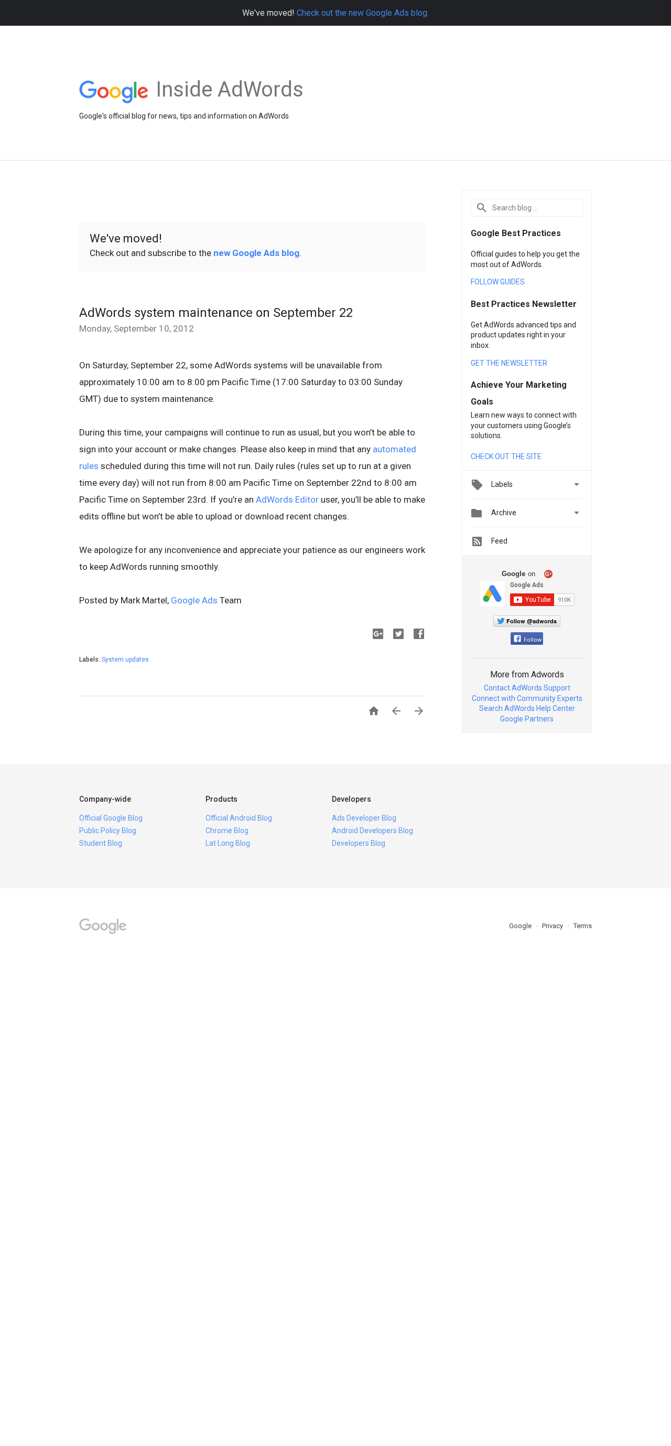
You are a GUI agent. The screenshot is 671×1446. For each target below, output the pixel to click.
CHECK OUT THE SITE (506, 456)
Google (521, 926)
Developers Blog (358, 843)
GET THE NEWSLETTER (509, 363)
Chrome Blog (226, 830)
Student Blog (100, 843)
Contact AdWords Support (527, 688)
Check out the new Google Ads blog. (363, 13)
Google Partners (527, 719)
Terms (582, 926)
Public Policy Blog (107, 830)
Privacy (553, 926)
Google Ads (194, 600)
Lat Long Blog (227, 843)
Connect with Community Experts (527, 698)
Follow (533, 639)
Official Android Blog (238, 818)
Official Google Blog (111, 818)
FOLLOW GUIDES (498, 282)
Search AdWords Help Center (527, 708)
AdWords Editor (287, 499)
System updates (125, 659)
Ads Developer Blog (364, 818)
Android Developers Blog (372, 830)
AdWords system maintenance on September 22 (216, 312)
